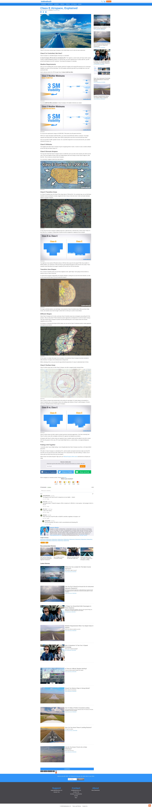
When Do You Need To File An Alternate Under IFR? (73, 558)
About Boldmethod (95, 790)
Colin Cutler (99, 47)
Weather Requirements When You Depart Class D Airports (101, 97)
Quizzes (56, 4)
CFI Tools (73, 4)
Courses (43, 4)
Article (95, 47)
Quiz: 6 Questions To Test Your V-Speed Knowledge (76, 646)
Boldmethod (42, 48)
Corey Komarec (70, 730)
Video (95, 29)
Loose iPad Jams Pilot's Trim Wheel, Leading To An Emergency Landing (86, 558)
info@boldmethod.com (76, 790)
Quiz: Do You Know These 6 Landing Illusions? (78, 727)
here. (65, 477)
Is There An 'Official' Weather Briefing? (76, 668)
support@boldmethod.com (56, 790)
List (94, 64)
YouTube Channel (83, 535)
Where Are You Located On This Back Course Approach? (102, 27)
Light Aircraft (50, 771)
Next (58, 10)
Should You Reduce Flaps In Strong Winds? (77, 688)
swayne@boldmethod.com (56, 535)
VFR (53, 771)
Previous (55, 10)
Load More (67, 769)
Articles (50, 4)
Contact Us (84, 806)
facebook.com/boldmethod (76, 794)
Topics (67, 4)
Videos (62, 4)
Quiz (66, 650)
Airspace (45, 771)
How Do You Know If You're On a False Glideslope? (76, 748)
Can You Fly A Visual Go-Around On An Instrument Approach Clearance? (102, 45)
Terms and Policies (76, 806)
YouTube (76, 795)
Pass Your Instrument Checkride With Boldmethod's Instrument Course (102, 80)
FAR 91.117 (42, 135)
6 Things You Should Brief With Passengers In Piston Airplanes (102, 62)
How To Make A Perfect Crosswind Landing (59, 558)
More (79, 4)
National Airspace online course (70, 456)
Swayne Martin (45, 10)
